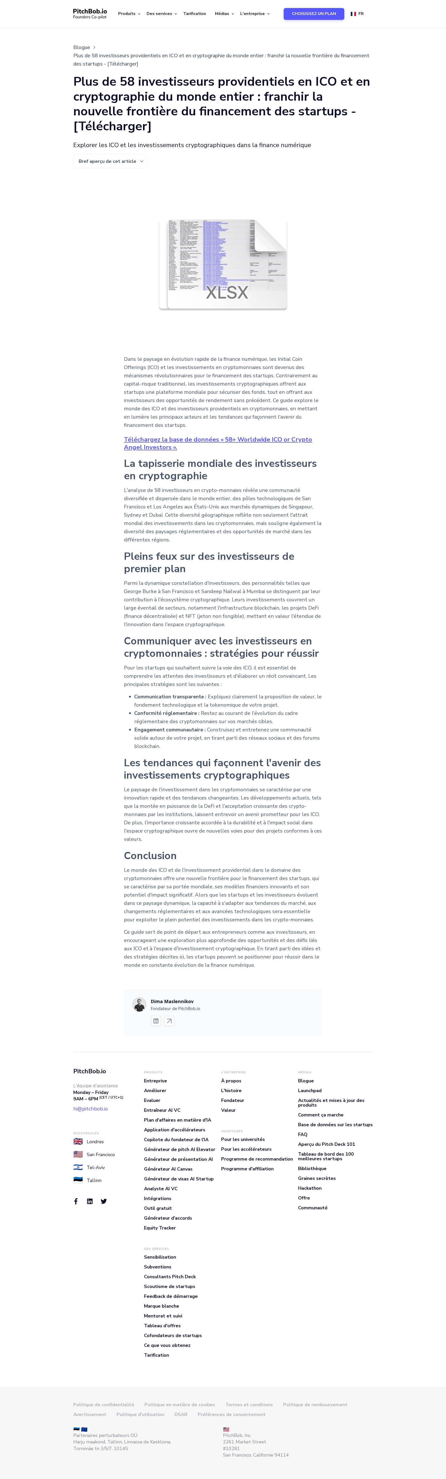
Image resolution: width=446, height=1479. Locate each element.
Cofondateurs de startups (173, 1335)
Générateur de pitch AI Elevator (179, 1149)
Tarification (194, 14)
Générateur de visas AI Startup (179, 1179)
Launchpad (310, 1090)
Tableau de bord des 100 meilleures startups (326, 1156)
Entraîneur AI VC (162, 1110)
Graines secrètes (317, 1178)
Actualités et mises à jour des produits (331, 1102)
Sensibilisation (160, 1257)
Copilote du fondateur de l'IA (176, 1139)
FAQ (302, 1134)
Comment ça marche (321, 1115)
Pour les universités (243, 1139)
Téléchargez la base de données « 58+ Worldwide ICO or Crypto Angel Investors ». (218, 443)
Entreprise (155, 1080)
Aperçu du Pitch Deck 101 (326, 1144)
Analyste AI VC (161, 1188)
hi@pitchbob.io (90, 1108)
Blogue (306, 1080)
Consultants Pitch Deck (170, 1276)
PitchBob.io (89, 1071)
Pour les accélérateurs (246, 1149)
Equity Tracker (160, 1228)
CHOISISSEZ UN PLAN (314, 14)
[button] (128, 14)
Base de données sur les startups (335, 1124)
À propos (231, 1080)
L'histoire (231, 1090)
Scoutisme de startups (169, 1286)
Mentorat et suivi (163, 1316)
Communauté (313, 1207)
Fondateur (232, 1100)
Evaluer (152, 1100)
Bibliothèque (312, 1168)
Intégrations (157, 1198)
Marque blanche (161, 1306)
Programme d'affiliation (247, 1168)
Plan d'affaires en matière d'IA (177, 1120)
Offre (304, 1198)
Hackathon (310, 1188)
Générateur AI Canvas (168, 1169)
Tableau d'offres (162, 1325)
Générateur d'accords (168, 1218)
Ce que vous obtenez (167, 1345)
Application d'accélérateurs (174, 1130)
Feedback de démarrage (171, 1296)
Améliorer (155, 1090)
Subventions (157, 1267)
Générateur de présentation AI (178, 1159)
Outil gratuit (158, 1208)
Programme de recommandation (257, 1159)
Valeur (228, 1110)
